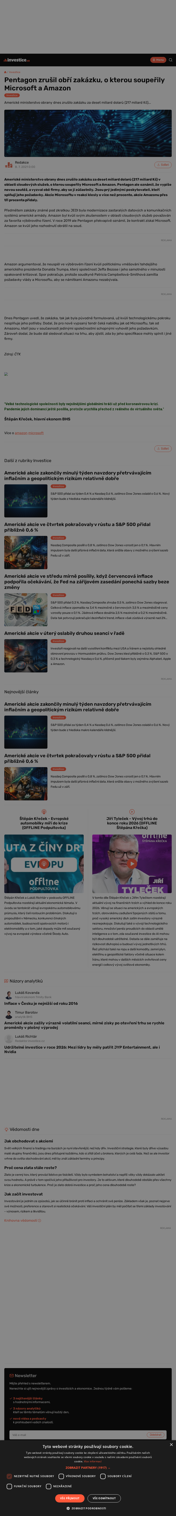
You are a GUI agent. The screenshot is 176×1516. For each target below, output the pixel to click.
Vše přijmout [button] (70, 1498)
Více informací (93, 1461)
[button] (88, 1467)
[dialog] (88, 1478)
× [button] (171, 1444)
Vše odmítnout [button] (104, 1498)
